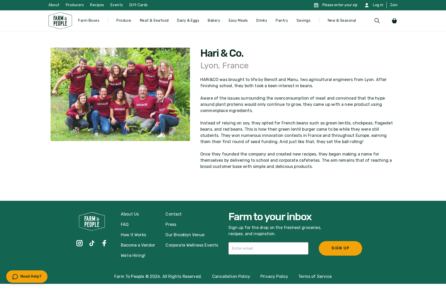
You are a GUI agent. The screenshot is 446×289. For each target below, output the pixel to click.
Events (116, 5)
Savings (304, 20)
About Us (130, 214)
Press (170, 224)
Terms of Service (315, 276)
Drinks (261, 20)
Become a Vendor (138, 245)
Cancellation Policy (231, 276)
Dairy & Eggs (188, 20)
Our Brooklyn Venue (184, 234)
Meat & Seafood (154, 20)
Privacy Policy (274, 276)
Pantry (282, 20)
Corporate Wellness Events (191, 245)
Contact (173, 214)
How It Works (133, 234)
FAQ (125, 224)
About (54, 5)
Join (393, 5)
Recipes (97, 5)
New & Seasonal (342, 20)
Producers (75, 5)
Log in (378, 5)
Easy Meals (238, 20)
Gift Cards (138, 5)
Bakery (214, 20)
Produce (123, 20)
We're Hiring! (133, 255)
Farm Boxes (88, 20)
